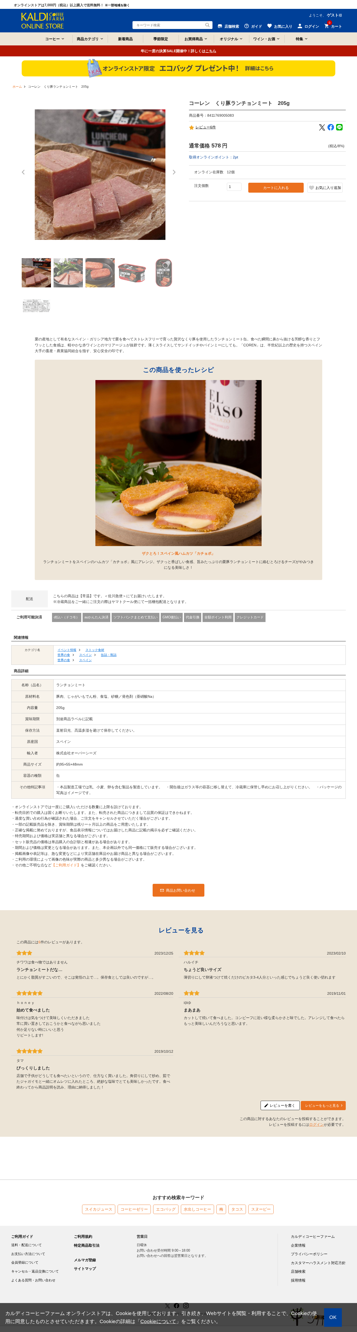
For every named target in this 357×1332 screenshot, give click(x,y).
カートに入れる (276, 188)
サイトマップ (85, 1268)
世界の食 (63, 655)
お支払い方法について (28, 1254)
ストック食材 (94, 650)
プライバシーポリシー (309, 1254)
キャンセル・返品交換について (35, 1271)
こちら (210, 51)
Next (176, 175)
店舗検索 (298, 1271)
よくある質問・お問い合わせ (33, 1280)
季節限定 (160, 39)
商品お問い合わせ (180, 890)
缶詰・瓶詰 (109, 655)
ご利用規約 (83, 1236)
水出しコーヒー (197, 1209)
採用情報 (298, 1280)
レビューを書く (282, 1105)
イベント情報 (66, 650)
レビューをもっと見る (322, 1106)
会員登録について (24, 1262)
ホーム (17, 86)
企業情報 (298, 1245)
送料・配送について (26, 1245)
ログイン (316, 1124)
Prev (24, 175)
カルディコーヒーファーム (313, 1236)
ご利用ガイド (22, 1236)
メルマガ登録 (85, 1260)
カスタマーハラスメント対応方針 (318, 1263)
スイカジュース (98, 1209)
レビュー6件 (205, 127)
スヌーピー (261, 1209)
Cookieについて (158, 1321)
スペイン (85, 655)
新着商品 (125, 39)
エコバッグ (166, 1209)
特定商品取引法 (87, 1245)
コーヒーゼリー (134, 1209)
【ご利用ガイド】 (66, 865)
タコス (237, 1209)
